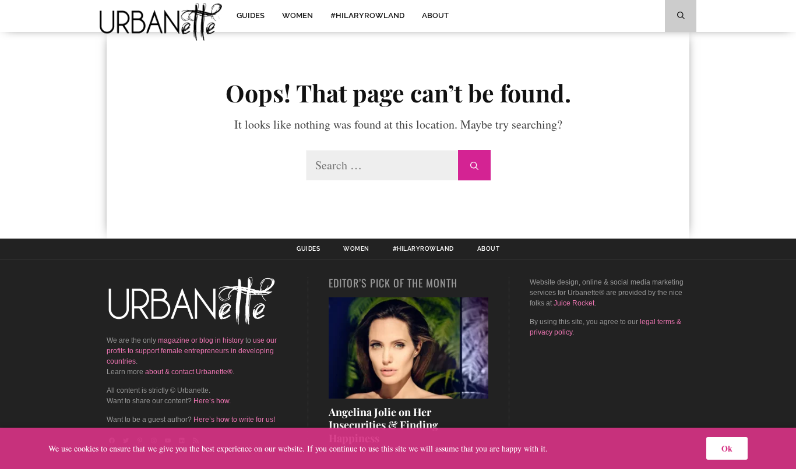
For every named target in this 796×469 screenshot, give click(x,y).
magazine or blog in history (201, 340)
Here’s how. (212, 401)
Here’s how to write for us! (234, 419)
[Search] (474, 165)
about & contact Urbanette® (189, 372)
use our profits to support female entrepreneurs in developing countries (192, 350)
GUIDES (251, 15)
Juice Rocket (574, 303)
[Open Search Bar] (680, 16)
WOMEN (297, 15)
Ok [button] (726, 448)
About (435, 15)
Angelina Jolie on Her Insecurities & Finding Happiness (383, 425)
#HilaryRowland (367, 15)
